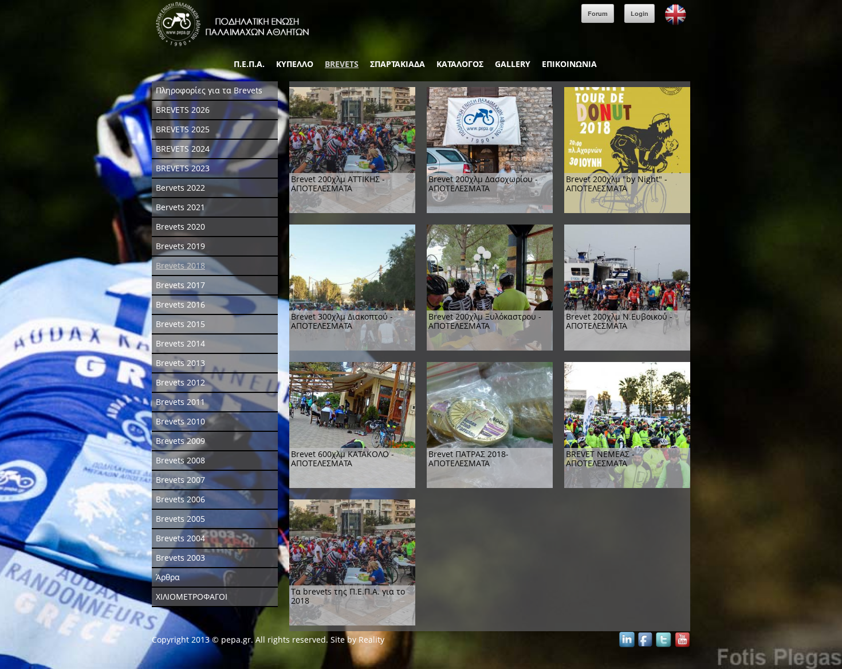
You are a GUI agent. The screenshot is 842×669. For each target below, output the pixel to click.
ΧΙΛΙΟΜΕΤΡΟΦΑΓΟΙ (191, 596)
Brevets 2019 (180, 246)
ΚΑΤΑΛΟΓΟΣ (459, 63)
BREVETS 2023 (183, 168)
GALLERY (512, 63)
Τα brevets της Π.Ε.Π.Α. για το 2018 (348, 596)
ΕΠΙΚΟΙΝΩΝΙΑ (569, 63)
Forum (598, 13)
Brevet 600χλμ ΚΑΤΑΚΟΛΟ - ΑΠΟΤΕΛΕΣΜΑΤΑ (342, 458)
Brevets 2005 (180, 518)
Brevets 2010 (180, 421)
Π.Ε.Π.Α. (249, 63)
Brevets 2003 (180, 557)
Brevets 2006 (180, 499)
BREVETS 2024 (183, 148)
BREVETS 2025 (183, 129)
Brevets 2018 (180, 265)
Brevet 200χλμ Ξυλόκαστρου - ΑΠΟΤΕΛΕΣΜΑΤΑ (484, 321)
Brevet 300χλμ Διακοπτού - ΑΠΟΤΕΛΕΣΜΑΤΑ (342, 321)
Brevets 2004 (180, 538)
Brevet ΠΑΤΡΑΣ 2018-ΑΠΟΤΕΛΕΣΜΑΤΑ (468, 458)
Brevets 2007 (180, 479)
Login (639, 13)
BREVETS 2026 (183, 109)
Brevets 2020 (180, 226)
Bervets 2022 (180, 187)
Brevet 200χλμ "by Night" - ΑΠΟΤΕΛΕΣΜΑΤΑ (616, 184)
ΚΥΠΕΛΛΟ (294, 63)
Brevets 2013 (180, 362)
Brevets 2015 (180, 323)
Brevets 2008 (180, 460)
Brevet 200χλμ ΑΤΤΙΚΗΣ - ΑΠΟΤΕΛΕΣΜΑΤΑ (338, 184)
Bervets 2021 (180, 207)
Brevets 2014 (180, 343)
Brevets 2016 (180, 304)
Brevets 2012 (180, 382)
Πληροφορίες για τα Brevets (209, 90)
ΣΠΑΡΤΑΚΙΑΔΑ (397, 63)
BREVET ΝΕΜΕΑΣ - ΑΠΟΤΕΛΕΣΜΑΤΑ (600, 458)
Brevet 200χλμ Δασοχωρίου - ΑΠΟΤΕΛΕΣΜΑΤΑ (483, 184)
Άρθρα (168, 577)
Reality (371, 639)
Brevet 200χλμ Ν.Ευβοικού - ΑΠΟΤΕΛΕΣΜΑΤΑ (619, 321)
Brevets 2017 (180, 285)
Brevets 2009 (180, 440)
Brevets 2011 (180, 401)
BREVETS (342, 63)
